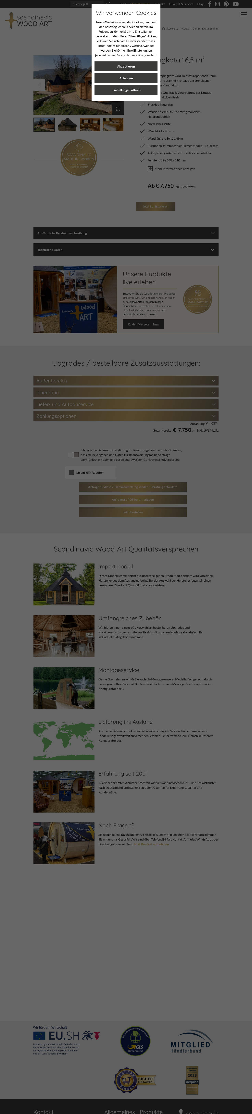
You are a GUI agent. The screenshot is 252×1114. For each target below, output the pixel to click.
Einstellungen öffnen (126, 90)
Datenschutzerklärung (131, 55)
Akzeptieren (126, 66)
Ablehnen (126, 78)
